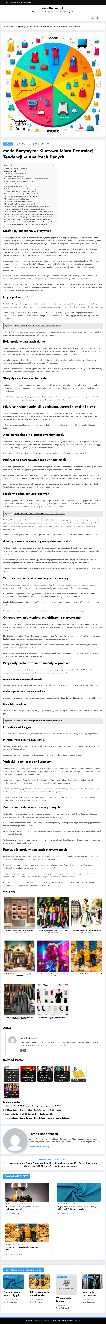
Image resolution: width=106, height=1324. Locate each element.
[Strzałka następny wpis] (102, 1163)
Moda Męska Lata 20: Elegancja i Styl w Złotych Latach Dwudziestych (29, 217)
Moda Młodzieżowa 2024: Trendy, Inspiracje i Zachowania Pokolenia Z (30, 214)
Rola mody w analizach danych (16, 174)
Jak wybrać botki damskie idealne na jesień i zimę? (23, 1248)
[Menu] (8, 18)
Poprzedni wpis (45, 1159)
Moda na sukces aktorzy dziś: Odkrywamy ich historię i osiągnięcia (28, 219)
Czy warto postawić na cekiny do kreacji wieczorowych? (92, 1293)
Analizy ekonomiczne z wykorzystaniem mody (21, 189)
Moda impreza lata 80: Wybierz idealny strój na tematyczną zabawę (76, 1165)
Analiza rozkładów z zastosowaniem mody (19, 181)
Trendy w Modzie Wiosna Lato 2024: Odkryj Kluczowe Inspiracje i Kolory (31, 222)
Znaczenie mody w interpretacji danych (20, 201)
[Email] (21, 1050)
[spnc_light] (97, 18)
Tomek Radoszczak (25, 144)
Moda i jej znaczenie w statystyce (16, 169)
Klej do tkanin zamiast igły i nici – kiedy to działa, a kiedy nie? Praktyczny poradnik (77, 1208)
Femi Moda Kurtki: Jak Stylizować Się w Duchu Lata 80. (29, 1114)
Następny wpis (60, 1159)
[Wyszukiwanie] (93, 18)
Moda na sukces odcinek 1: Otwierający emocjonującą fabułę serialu (29, 207)
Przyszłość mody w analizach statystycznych (21, 204)
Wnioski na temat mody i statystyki (18, 199)
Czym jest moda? (11, 171)
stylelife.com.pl (52, 8)
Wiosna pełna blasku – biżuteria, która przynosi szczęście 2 (65, 1299)
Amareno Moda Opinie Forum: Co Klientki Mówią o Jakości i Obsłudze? (30, 1165)
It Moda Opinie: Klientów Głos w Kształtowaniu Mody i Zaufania (33, 1110)
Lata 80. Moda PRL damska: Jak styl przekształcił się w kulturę (27, 224)
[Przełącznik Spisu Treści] (53, 165)
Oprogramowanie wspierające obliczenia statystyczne (24, 194)
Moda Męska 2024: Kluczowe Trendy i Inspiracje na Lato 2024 (32, 1105)
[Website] (24, 1050)
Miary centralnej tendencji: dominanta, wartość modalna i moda (27, 179)
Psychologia (8, 144)
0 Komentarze (54, 144)
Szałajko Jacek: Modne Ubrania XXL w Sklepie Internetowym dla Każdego (37, 1118)
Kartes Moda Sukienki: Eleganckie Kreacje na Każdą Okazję (25, 209)
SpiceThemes (76, 1320)
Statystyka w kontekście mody (15, 176)
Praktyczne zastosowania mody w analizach (20, 184)
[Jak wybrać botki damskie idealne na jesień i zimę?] (27, 1233)
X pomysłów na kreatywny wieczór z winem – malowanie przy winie (23, 1208)
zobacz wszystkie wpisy (39, 1147)
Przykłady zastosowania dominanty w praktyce (22, 196)
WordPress (48, 1320)
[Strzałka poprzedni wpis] (3, 1163)
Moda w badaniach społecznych (16, 186)
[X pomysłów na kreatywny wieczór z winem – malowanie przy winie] (27, 1192)
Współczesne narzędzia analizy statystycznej (21, 191)
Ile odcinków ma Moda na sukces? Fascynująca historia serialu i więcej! (30, 212)
